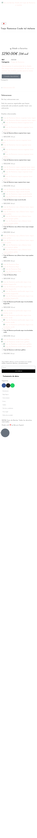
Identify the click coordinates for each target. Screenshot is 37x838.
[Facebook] (4, 385)
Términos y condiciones (8, 408)
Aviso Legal (5, 411)
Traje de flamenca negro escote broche (14, 199)
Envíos (4, 401)
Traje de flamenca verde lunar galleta (14, 350)
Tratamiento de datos (11, 376)
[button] (18, 48)
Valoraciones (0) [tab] (9, 88)
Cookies (4, 404)
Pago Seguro (6, 394)
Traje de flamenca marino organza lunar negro (17, 160)
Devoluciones (6, 391)
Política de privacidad (8, 415)
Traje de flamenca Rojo (10, 275)
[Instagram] (8, 385)
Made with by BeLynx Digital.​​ (13, 425)
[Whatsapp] (12, 385)
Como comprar (6, 397)
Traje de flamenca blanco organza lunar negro (16, 133)
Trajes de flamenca (17, 62)
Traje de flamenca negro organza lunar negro (16, 182)
